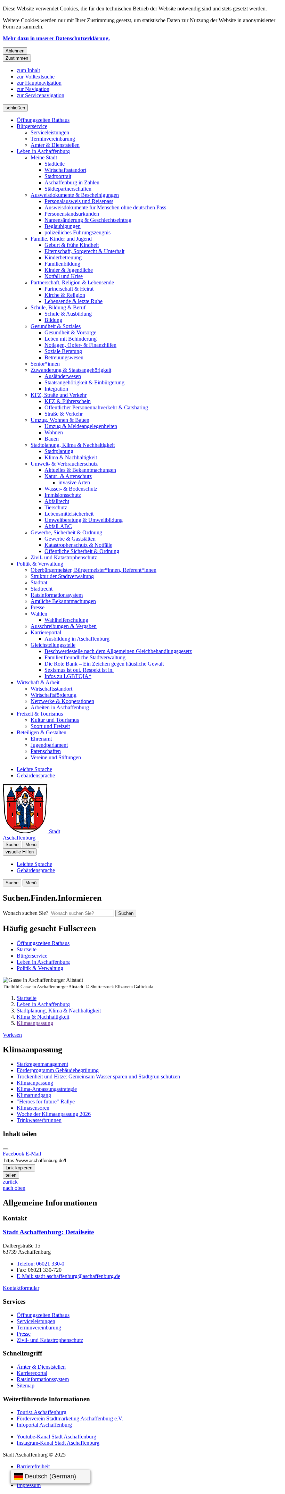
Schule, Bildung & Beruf (58, 307)
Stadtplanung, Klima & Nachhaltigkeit (73, 445)
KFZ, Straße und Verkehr (59, 395)
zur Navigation (33, 89)
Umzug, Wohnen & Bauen (60, 420)
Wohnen (53, 432)
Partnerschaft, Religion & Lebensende (72, 282)
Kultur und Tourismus (55, 720)
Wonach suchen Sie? (25, 913)
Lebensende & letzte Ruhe (73, 301)
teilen (11, 1175)
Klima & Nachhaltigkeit (70, 457)
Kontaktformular (21, 1288)
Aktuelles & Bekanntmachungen (80, 470)
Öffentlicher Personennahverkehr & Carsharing (96, 407)
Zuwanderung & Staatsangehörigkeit (71, 370)
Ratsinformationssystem (57, 595)
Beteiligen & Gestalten (41, 732)
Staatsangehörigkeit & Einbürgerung (84, 382)
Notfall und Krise (63, 276)
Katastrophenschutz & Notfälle (78, 545)
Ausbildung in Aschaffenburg (76, 639)
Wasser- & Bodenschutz (70, 489)
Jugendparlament (49, 745)
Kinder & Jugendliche (68, 270)
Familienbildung (62, 264)
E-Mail (33, 1154)
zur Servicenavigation (40, 95)
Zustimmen (17, 58)
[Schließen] (5, 1149)
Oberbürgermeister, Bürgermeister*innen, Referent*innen (93, 570)
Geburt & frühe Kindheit (71, 245)
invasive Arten (74, 482)
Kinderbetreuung (63, 257)
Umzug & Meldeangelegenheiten (80, 426)
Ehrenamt (41, 739)
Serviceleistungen (50, 132)
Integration (56, 389)
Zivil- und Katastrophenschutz (64, 557)
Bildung (53, 320)
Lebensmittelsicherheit (68, 514)
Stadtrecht (41, 589)
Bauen (51, 439)
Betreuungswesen (63, 357)
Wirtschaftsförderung (53, 695)
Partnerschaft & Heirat (68, 289)
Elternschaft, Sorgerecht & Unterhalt (84, 251)
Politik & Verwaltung (40, 564)
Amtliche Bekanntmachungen (63, 601)
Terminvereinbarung (53, 139)
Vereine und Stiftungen (56, 757)
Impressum (29, 1485)
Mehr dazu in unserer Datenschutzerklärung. (56, 38)
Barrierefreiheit (33, 1466)
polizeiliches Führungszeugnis (77, 232)
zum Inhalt (28, 70)
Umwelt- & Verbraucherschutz (64, 464)
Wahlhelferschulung (66, 620)
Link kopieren (19, 1167)
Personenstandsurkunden (71, 214)
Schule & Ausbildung (68, 314)
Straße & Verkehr (63, 414)
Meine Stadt (44, 157)
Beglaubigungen (62, 226)
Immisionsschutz (62, 495)
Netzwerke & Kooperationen (62, 701)
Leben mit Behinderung (70, 339)
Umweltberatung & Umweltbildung (83, 520)
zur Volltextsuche (36, 77)
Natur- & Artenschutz (68, 476)
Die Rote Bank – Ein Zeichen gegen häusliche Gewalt (104, 664)
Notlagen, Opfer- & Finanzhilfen (80, 345)
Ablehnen (15, 50)
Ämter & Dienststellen (55, 145)
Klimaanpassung (35, 1023)
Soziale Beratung (63, 351)
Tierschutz (55, 507)
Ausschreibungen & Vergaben (64, 626)
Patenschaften (46, 751)
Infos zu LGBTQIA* (67, 676)
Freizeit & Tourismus (40, 714)
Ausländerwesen (62, 376)
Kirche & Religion (64, 295)
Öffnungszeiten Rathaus (43, 120)
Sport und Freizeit (50, 726)
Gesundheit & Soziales (56, 326)
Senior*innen (45, 364)
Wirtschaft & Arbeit (38, 682)
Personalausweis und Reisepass (78, 201)
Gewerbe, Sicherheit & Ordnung (66, 532)
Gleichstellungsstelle (53, 645)
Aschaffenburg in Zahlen (71, 182)
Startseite (26, 998)
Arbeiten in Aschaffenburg (60, 707)
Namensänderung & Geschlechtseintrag (87, 220)
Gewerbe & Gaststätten (70, 539)
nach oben (14, 1188)
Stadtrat (39, 582)
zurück (10, 1182)
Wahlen (39, 614)
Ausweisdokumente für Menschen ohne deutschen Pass (105, 207)
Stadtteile (54, 164)
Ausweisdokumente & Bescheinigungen (75, 195)
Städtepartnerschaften (67, 189)
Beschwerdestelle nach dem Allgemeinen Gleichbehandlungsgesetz (118, 651)
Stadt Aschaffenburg (48, 1232)
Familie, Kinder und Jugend (61, 239)
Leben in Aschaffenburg (43, 151)
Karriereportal (46, 632)
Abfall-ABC (58, 526)
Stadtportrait (57, 176)
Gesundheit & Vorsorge (70, 332)
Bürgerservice (32, 126)
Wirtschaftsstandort (65, 170)
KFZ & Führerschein (67, 401)
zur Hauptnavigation (39, 83)
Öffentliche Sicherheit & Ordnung (81, 551)
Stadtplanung (58, 451)
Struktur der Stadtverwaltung (62, 576)
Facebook (13, 1154)
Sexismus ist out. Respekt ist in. (79, 670)
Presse (37, 607)
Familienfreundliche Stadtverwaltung (84, 657)
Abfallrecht (56, 501)
